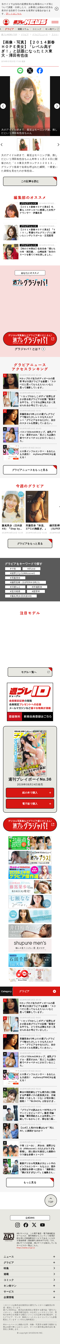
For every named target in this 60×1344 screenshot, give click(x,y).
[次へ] (57, 106)
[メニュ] (55, 22)
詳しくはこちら (14, 13)
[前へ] (3, 106)
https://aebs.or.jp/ (26, 1248)
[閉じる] (56, 9)
